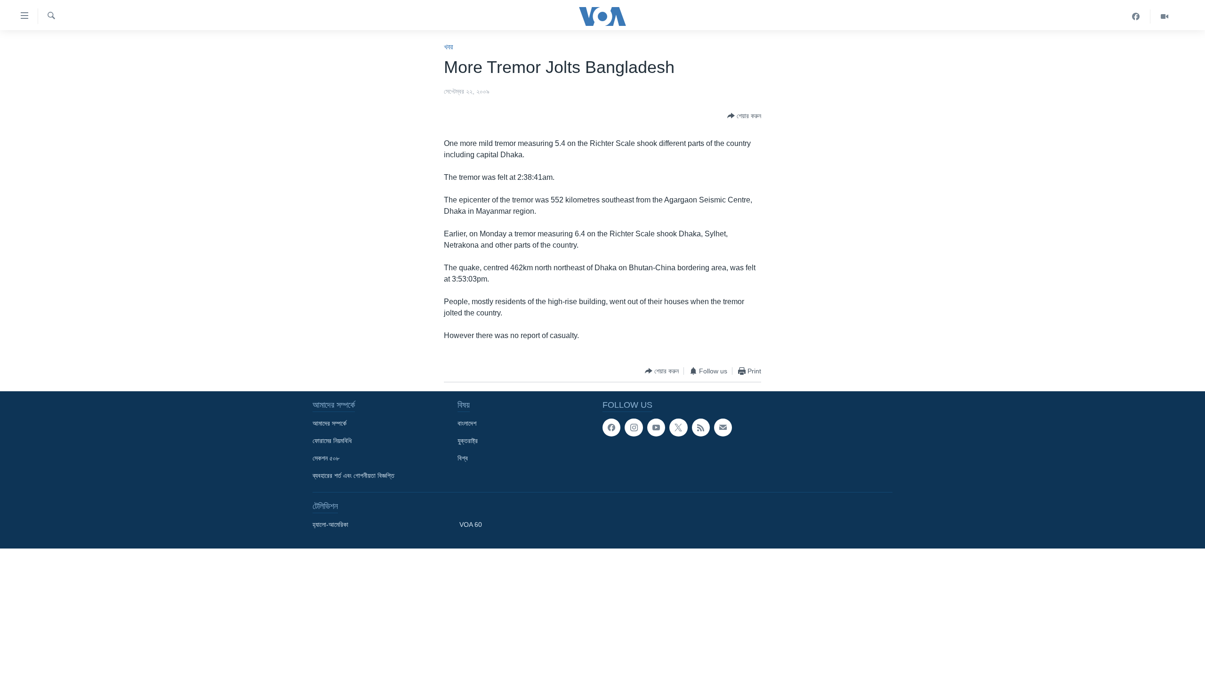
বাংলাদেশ (467, 423)
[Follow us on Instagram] (634, 427)
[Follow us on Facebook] (611, 427)
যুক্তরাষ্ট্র (468, 440)
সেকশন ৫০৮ (326, 458)
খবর (448, 47)
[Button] (744, 115)
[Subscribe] (723, 427)
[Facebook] (1136, 16)
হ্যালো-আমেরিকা (330, 524)
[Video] (1164, 16)
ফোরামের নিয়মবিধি (332, 440)
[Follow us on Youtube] (656, 427)
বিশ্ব (463, 458)
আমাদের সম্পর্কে (329, 423)
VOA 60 (470, 524)
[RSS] (701, 427)
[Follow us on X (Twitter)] (678, 427)
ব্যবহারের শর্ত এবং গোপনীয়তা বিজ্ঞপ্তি (353, 475)
